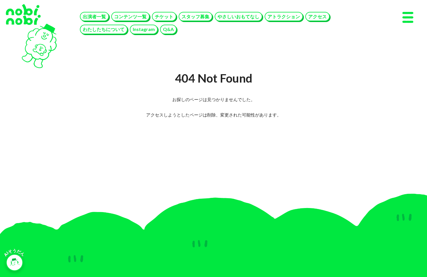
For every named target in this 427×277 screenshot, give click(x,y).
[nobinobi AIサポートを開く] (14, 262)
